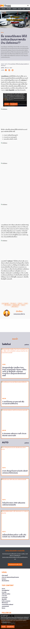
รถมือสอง (20, 303)
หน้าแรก (3, 9)
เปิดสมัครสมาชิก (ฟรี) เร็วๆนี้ (15, 564)
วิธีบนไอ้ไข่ (4, 599)
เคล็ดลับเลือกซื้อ (16, 305)
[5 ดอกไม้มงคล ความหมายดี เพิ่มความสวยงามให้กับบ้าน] (15, 389)
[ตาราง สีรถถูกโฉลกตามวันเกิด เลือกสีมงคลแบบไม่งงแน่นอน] (15, 456)
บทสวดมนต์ (4, 597)
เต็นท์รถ (23, 305)
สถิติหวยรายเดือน (6, 594)
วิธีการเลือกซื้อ (8, 305)
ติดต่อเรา (4, 579)
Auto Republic (5, 303)
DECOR (4, 398)
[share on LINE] (12, 70)
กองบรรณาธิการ (19, 314)
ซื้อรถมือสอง (13, 303)
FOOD (3, 364)
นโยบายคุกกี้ (5, 575)
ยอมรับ (3, 626)
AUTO (2, 32)
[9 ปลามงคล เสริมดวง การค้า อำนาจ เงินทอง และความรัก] (15, 419)
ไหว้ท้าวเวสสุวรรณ (6, 601)
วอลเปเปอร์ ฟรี (5, 606)
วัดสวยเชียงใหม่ (5, 590)
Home (2, 64)
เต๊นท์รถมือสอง (15, 306)
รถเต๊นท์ (25, 303)
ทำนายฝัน (9, 9)
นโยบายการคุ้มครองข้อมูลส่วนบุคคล (10, 577)
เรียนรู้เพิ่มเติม (10, 626)
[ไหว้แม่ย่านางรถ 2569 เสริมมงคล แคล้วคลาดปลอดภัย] (15, 488)
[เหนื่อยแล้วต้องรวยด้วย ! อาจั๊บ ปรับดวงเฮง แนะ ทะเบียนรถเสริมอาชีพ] (15, 520)
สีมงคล (3, 608)
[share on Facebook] (6, 70)
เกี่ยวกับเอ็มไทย (5, 581)
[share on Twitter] (9, 70)
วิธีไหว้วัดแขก (5, 603)
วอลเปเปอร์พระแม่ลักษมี (7, 604)
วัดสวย (3, 589)
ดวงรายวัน (4, 596)
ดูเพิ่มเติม (26, 345)
